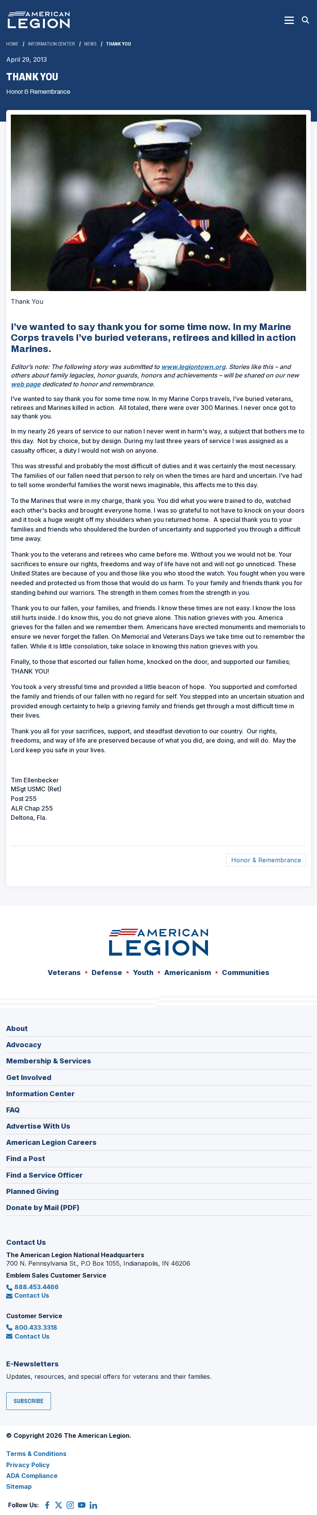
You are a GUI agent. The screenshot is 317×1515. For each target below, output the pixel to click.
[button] (289, 20)
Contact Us (31, 1295)
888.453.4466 (36, 1287)
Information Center (51, 44)
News (90, 44)
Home (12, 44)
